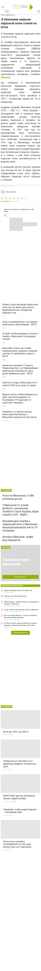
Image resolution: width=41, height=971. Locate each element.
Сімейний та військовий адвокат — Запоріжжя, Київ (20, 811)
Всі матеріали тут (20, 577)
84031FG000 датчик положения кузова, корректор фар (19, 797)
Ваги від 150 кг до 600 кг (16, 731)
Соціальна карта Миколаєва (15, 561)
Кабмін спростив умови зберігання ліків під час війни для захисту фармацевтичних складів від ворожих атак (20, 308)
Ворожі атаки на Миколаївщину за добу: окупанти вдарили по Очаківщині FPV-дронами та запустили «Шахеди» (19, 398)
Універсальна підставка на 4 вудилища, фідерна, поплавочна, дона (19, 764)
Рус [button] (7, 11)
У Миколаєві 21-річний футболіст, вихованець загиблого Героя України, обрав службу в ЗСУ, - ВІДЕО (20, 509)
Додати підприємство (20, 633)
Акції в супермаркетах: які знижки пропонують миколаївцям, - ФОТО (19, 323)
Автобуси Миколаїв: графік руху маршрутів (17, 538)
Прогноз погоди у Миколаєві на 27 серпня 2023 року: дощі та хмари (20, 384)
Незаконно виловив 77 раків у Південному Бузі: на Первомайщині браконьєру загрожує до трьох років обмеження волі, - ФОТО (20, 369)
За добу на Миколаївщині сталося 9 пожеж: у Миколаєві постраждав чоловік (20, 336)
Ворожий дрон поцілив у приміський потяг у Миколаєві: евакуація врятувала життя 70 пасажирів (20, 525)
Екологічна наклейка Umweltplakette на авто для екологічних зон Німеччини (17, 844)
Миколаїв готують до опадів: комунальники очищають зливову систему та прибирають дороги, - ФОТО (19, 352)
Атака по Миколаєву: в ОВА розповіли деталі (18, 497)
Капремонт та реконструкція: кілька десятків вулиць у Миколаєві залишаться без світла (19, 414)
